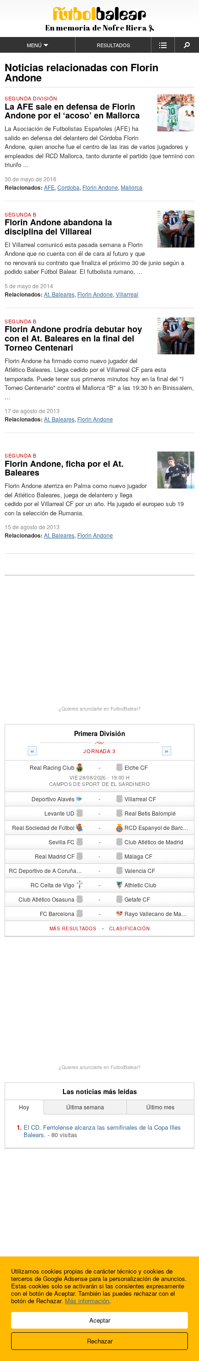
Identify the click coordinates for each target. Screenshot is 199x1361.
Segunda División (31, 98)
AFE (49, 187)
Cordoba (68, 187)
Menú (34, 45)
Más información (87, 1300)
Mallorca (132, 187)
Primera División (99, 733)
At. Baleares (59, 294)
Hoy (24, 1107)
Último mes (160, 1107)
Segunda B (21, 214)
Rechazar (99, 1340)
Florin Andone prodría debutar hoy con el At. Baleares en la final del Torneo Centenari (73, 338)
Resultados (113, 45)
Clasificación (129, 928)
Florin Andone (100, 187)
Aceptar (99, 1320)
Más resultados (73, 928)
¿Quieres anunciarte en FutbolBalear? (100, 708)
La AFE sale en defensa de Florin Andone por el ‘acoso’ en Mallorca (72, 111)
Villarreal (127, 294)
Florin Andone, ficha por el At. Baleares (64, 468)
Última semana (85, 1107)
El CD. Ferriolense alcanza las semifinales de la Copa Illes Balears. (102, 1131)
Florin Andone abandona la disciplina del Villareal (58, 226)
